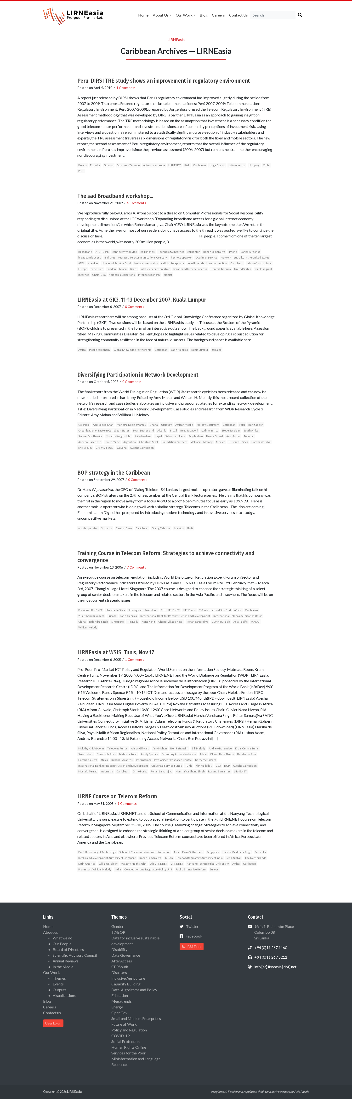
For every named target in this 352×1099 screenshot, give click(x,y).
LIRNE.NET (174, 165)
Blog (204, 15)
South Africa (251, 430)
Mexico (220, 441)
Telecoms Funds (117, 748)
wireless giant (263, 268)
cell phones (147, 251)
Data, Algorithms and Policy (134, 989)
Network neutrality (146, 263)
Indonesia (107, 771)
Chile (266, 165)
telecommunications (122, 274)
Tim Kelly (132, 621)
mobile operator (88, 528)
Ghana (153, 424)
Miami (123, 268)
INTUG (169, 857)
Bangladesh (255, 424)
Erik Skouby (85, 447)
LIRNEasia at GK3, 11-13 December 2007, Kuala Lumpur (141, 299)
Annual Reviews (65, 961)
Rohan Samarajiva (214, 251)
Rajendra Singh (98, 621)
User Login (53, 1023)
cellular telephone (172, 263)
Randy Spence (149, 754)
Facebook (194, 936)
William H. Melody (202, 441)
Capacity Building (126, 984)
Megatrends (121, 1001)
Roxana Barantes (122, 759)
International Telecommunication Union (237, 615)
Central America (220, 268)
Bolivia (82, 165)
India (118, 869)
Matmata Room (128, 754)
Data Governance (125, 955)
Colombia (84, 424)
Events (58, 984)
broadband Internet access (190, 268)
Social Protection (125, 1041)
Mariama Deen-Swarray (131, 424)
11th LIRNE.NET (170, 610)
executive (97, 268)
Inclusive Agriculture (128, 978)
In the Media (63, 966)
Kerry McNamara (205, 759)
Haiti (190, 528)
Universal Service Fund (116, 263)
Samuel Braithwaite (90, 436)
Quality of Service (206, 257)
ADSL (81, 263)
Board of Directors (68, 949)
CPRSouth (119, 966)
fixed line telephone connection (207, 263)
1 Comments (126, 88)
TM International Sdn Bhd (215, 610)
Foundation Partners (174, 441)
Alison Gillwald (140, 748)
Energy (117, 1007)
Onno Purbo (140, 771)
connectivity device (124, 251)
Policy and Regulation (129, 1030)
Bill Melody (198, 748)
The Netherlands (255, 857)
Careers (218, 15)
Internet (83, 274)
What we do (62, 938)
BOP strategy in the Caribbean (113, 472)
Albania (161, 430)
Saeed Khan (85, 754)
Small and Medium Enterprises (136, 1018)
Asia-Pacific (233, 436)
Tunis (188, 765)
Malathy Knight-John (118, 436)
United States (242, 268)
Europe (82, 268)
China (82, 621)
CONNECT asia (221, 621)
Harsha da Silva (87, 759)
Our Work (184, 15)
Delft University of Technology (97, 852)
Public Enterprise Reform (191, 869)
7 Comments (136, 567)
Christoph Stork (149, 441)
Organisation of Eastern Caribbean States (104, 430)
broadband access (89, 257)
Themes (59, 978)
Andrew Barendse (89, 441)
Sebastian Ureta (175, 436)
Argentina (129, 441)
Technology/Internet (171, 251)
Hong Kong (148, 621)
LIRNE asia (189, 610)
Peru (81, 171)
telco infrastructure (259, 263)
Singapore (117, 621)
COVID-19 (120, 1035)
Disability (119, 949)
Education (119, 995)
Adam (203, 754)
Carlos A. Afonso (250, 251)
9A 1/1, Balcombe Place (274, 932)
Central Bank (124, 528)
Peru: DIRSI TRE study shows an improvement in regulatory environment (163, 80)
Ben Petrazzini (179, 748)
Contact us (238, 15)
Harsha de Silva (261, 441)
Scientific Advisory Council (75, 955)
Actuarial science (154, 165)
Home (143, 15)
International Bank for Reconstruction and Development (175, 615)
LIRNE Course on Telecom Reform (117, 796)
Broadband (85, 251)
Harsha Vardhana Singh (190, 771)
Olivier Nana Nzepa (222, 754)
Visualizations (64, 995)
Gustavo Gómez (238, 441)
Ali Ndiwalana (143, 436)
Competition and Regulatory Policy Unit (148, 869)
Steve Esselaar (231, 430)
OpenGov (119, 1012)
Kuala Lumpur (199, 349)
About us (161, 15)
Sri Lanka (106, 528)
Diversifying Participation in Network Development (138, 374)
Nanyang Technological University (208, 863)
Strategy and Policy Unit (143, 610)
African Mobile (184, 424)
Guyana (109, 165)
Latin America (236, 165)
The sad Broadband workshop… (115, 196)
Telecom (249, 436)
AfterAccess (121, 961)
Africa (82, 349)
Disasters (119, 972)
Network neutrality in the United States (245, 257)
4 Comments (136, 203)
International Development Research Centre (164, 759)
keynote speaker (181, 257)
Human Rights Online (128, 1047)
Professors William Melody (94, 869)
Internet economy (149, 274)
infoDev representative (155, 268)
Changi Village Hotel (170, 621)
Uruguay (254, 165)
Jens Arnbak (233, 857)
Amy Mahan (195, 436)
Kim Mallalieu (204, 765)
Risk (187, 165)
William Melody (87, 627)
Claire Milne (112, 441)
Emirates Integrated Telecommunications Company (136, 257)
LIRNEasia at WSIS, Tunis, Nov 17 (115, 652)
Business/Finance (128, 165)
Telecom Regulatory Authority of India (199, 857)
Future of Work (124, 1024)
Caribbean (199, 165)
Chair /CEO (99, 274)
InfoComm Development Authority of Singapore (107, 857)
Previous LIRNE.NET (90, 610)
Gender (117, 926)
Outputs (59, 989)
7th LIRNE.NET (158, 863)
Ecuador (95, 165)
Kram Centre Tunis (247, 748)
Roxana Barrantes (219, 771)
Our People (62, 943)
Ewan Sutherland (143, 430)
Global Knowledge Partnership (132, 349)
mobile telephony (99, 349)
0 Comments (134, 307)
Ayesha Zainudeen (142, 447)
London (111, 268)
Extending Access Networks (179, 754)
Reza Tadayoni (189, 430)
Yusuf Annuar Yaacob (91, 615)
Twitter (192, 926)
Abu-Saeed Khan (103, 424)
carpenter (193, 251)
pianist (168, 274)
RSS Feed (194, 946)
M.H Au (255, 621)
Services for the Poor (128, 1053)
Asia (176, 852)
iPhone (232, 251)
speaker (93, 263)
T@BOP (118, 932)
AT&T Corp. (102, 251)
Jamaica (216, 349)
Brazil (133, 268)
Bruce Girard (214, 436)
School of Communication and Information (144, 852)
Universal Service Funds (166, 765)
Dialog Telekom (161, 528)
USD (218, 765)
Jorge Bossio (217, 165)
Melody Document (208, 424)
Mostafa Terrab (87, 771)
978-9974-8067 (105, 447)
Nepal (158, 436)
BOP (227, 765)
